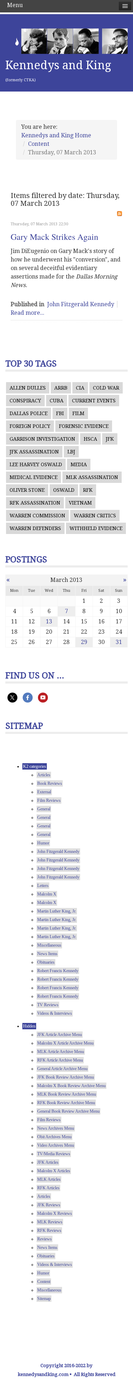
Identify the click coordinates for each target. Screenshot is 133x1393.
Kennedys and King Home (56, 135)
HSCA (90, 439)
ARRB (60, 388)
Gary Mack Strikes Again (54, 236)
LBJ (71, 452)
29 (84, 642)
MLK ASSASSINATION (92, 477)
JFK (110, 439)
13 (49, 621)
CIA (80, 388)
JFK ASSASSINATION (34, 452)
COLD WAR (106, 388)
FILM (78, 413)
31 (119, 642)
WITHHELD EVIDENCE (96, 528)
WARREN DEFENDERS (35, 528)
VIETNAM (80, 503)
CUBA (56, 400)
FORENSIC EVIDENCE (84, 426)
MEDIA (79, 464)
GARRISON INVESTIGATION (42, 439)
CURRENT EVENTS (94, 400)
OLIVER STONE (27, 490)
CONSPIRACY (25, 400)
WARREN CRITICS (95, 515)
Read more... (27, 312)
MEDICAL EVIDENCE (33, 477)
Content (38, 144)
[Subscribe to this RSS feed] (119, 213)
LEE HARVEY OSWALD (36, 464)
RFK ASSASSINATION (35, 503)
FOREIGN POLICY (30, 426)
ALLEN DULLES (28, 388)
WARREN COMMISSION (37, 515)
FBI (60, 413)
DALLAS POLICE (29, 413)
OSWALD (63, 490)
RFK (88, 490)
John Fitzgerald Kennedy (80, 304)
